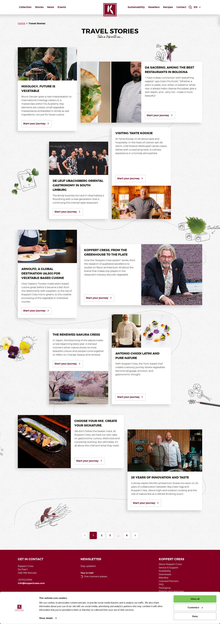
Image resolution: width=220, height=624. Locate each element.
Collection (25, 7)
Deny (195, 616)
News (50, 7)
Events (62, 7)
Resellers (154, 7)
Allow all (195, 599)
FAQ (161, 584)
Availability (165, 571)
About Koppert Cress (170, 564)
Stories (39, 7)
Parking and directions (171, 591)
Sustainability (136, 7)
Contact (181, 7)
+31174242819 (25, 579)
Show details (46, 618)
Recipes (168, 7)
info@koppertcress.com (31, 583)
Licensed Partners (169, 581)
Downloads (165, 574)
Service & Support (168, 567)
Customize (193, 607)
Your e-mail (87, 573)
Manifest (163, 577)
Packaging (165, 588)
